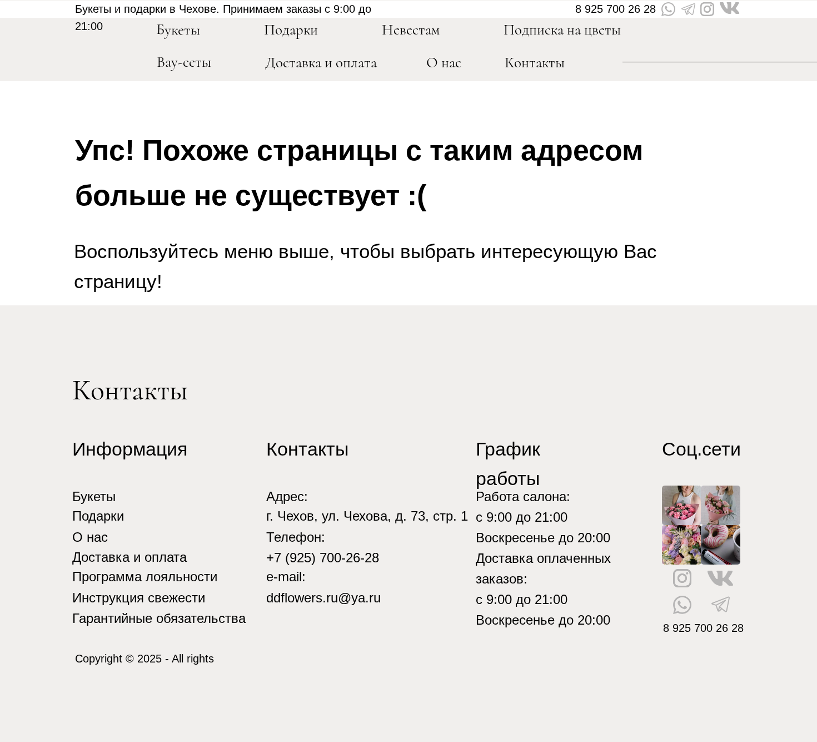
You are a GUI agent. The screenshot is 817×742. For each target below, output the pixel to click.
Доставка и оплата (321, 62)
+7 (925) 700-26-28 (322, 557)
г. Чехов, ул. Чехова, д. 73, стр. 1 (367, 515)
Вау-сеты (184, 62)
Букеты (94, 496)
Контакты (535, 62)
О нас (443, 62)
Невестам (411, 30)
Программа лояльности (144, 576)
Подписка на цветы (562, 30)
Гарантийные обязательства (159, 618)
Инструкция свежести (138, 597)
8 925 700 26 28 (615, 9)
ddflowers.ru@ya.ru (323, 597)
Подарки (98, 515)
